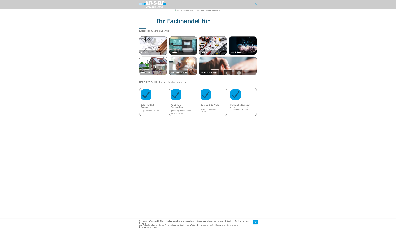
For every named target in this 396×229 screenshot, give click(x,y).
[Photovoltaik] (153, 66)
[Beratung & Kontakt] (228, 66)
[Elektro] (213, 45)
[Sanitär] (183, 45)
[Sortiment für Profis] (183, 66)
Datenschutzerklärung (148, 227)
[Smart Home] (243, 45)
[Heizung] (153, 45)
